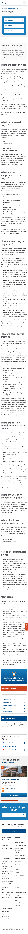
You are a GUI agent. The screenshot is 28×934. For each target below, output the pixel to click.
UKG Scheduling (6, 890)
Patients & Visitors (20, 858)
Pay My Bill (17, 864)
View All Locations (7, 762)
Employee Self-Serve (7, 897)
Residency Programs (20, 855)
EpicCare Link (5, 911)
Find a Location (9, 31)
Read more (5, 693)
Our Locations (6, 858)
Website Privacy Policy (8, 929)
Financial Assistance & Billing (10, 705)
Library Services (19, 840)
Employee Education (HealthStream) (7, 894)
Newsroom (5, 845)
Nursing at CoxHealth (20, 892)
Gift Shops (17, 872)
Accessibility (22, 929)
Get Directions (8, 791)
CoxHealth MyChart (7, 711)
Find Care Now (9, 20)
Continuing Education (7, 919)
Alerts (3, 851)
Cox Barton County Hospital (7, 875)
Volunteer (17, 900)
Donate (17, 869)
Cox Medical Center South (7, 862)
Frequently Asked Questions (19, 904)
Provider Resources (7, 908)
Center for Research (7, 848)
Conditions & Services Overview (11, 8)
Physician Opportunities (18, 896)
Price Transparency (20, 875)
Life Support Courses (20, 845)
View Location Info (18, 795)
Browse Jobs (18, 890)
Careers (4, 708)
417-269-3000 (21, 825)
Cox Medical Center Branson (7, 867)
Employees (5, 887)
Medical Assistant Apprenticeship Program (19, 850)
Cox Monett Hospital (7, 871)
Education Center (19, 842)
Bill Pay (4, 696)
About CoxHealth (6, 837)
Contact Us (14, 831)
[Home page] (6, 2)
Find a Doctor (8, 25)
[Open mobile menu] (24, 2)
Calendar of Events (7, 840)
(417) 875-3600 (11, 788)
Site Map (16, 929)
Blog (3, 842)
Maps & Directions (19, 861)
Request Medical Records (9, 699)
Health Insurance (7, 702)
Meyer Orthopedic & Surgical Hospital (7, 883)
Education (17, 837)
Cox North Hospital (7, 879)
